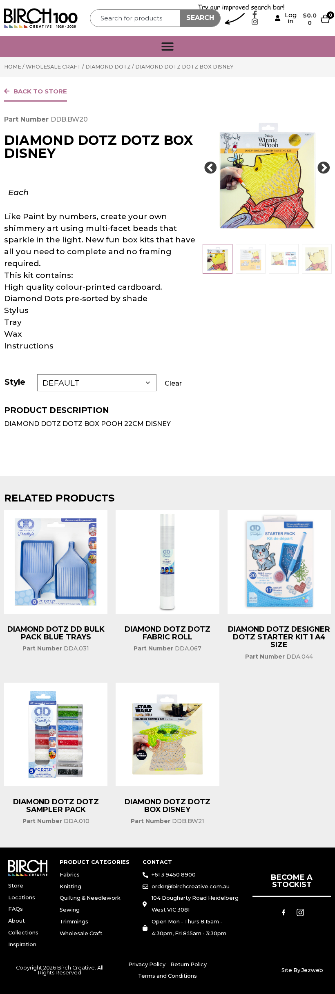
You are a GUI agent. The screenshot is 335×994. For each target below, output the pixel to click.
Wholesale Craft (53, 67)
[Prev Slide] (210, 168)
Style (14, 382)
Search (200, 18)
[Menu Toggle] (167, 46)
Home (12, 67)
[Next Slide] (323, 168)
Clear (173, 383)
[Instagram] (255, 21)
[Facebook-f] (255, 14)
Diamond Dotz (108, 67)
